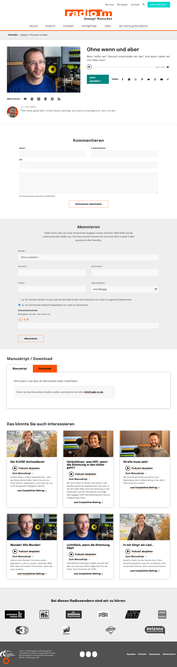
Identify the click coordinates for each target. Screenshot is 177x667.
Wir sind (110, 5)
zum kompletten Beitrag (30, 490)
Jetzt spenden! (94, 79)
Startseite (12, 35)
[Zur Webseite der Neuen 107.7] (132, 614)
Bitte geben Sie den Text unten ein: (34, 312)
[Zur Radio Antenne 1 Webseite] (111, 630)
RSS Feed (59, 98)
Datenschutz (169, 654)
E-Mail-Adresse (99, 148)
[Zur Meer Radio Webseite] (162, 614)
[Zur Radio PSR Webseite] (103, 614)
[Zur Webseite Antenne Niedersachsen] (155, 630)
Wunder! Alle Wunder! (25, 545)
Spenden (131, 654)
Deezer (45, 98)
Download (45, 369)
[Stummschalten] (167, 67)
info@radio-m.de (93, 392)
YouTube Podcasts (52, 98)
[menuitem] (109, 5)
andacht (24, 35)
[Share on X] (129, 79)
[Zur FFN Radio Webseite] (44, 614)
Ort (20, 159)
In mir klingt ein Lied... (138, 545)
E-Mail (21, 283)
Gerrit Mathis (30, 106)
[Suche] (143, 4)
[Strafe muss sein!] (145, 444)
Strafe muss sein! (135, 462)
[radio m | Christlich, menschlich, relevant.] (88, 15)
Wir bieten (122, 5)
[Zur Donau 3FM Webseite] (22, 630)
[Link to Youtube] (161, 79)
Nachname (97, 266)
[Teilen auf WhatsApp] (135, 79)
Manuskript (20, 369)
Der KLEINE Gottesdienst (27, 462)
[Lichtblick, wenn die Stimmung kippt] (88, 527)
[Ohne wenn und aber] (43, 70)
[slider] (123, 67)
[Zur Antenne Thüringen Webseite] (73, 614)
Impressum (154, 654)
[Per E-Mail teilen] (148, 79)
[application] (128, 67)
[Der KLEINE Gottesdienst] (32, 444)
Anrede (22, 251)
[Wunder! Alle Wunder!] (32, 527)
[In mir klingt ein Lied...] (145, 527)
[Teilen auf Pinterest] (142, 79)
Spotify (31, 98)
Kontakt (135, 5)
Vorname (23, 266)
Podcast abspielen (29, 468)
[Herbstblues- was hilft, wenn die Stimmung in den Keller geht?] (88, 444)
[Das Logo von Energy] (66, 630)
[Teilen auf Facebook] (122, 79)
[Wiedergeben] (89, 67)
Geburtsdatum (98, 283)
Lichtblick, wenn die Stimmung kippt (88, 546)
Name (23, 148)
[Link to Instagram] (155, 79)
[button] (6, 661)
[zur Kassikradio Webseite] (14, 614)
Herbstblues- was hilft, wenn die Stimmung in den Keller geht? (87, 465)
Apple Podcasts (38, 98)
